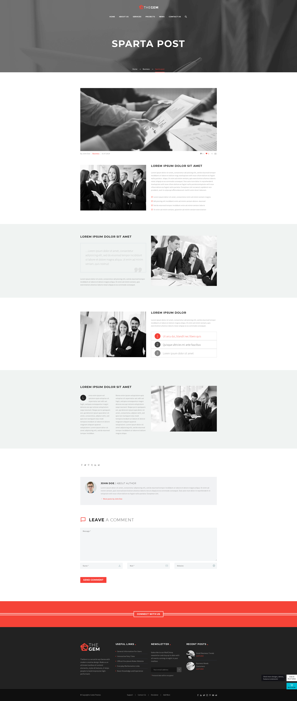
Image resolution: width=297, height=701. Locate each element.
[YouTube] (213, 695)
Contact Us (175, 17)
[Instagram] (207, 695)
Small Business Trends (205, 653)
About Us (124, 17)
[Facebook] (82, 465)
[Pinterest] (89, 465)
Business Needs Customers (202, 664)
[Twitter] (85, 465)
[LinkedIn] (95, 465)
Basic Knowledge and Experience (130, 671)
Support (130, 695)
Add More (166, 695)
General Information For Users (129, 651)
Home (112, 17)
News (162, 17)
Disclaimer (154, 695)
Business (95, 153)
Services (137, 17)
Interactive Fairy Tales (126, 656)
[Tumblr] (92, 465)
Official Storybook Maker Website (130, 661)
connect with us (148, 614)
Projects (150, 17)
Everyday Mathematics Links (128, 666)
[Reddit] (99, 465)
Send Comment (93, 580)
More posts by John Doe (112, 499)
